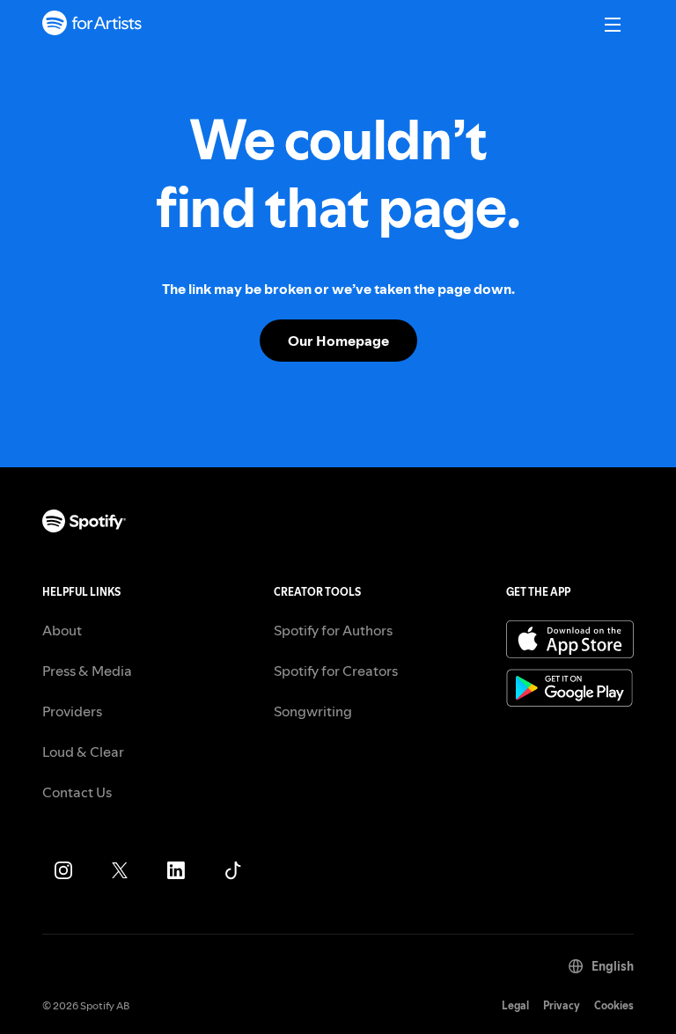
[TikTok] (232, 870)
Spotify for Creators (336, 670)
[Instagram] (63, 870)
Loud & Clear (83, 751)
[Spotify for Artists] (92, 25)
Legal (515, 1005)
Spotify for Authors (333, 630)
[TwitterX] (120, 870)
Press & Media (87, 670)
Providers (72, 711)
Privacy (561, 1005)
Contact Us (77, 792)
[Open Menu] (613, 25)
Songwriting (313, 711)
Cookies (614, 1005)
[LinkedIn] (176, 870)
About (62, 630)
